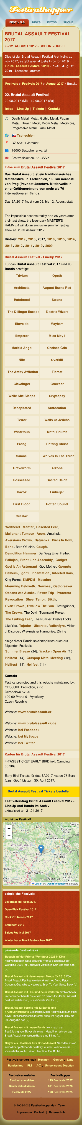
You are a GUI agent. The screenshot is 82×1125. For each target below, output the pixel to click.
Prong (21, 444)
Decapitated (22, 408)
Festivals (17, 22)
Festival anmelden (22, 1080)
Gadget (61, 560)
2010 (39, 246)
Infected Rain (62, 573)
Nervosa (44, 586)
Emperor (21, 336)
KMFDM (29, 579)
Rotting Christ (57, 444)
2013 (9, 246)
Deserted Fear (47, 527)
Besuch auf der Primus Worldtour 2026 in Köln (35, 956)
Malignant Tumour (19, 533)
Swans (57, 299)
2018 (32, 239)
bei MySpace (28, 736)
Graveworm (22, 468)
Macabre (44, 579)
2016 (51, 239)
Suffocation (57, 408)
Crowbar (57, 384)
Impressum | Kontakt (30, 1112)
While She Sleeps (21, 396)
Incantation (40, 573)
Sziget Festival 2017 (18, 932)
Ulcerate (40, 625)
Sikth (52, 599)
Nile (22, 360)
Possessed (21, 480)
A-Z (38, 1065)
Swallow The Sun (40, 606)
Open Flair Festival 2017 (20, 909)
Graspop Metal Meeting (45, 658)
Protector (64, 593)
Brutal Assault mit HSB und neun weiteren (32, 992)
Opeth (57, 275)
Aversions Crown (18, 540)
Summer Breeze (17, 651)
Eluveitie (21, 324)
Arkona (57, 468)
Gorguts (64, 566)
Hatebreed (22, 299)
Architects (22, 287)
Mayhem (57, 324)
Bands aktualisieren (22, 1086)
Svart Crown (14, 606)
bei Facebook (28, 730)
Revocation (14, 599)
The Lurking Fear (18, 619)
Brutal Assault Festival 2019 (27, 66)
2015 (61, 239)
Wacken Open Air (52, 651)
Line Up (23, 108)
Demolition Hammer (20, 553)
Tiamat (57, 372)
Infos (9, 108)
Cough (41, 547)
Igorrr (24, 573)
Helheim (11, 573)
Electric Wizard (57, 312)
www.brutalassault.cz (34, 712)
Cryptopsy (57, 396)
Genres (58, 1059)
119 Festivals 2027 (60, 1080)
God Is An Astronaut (21, 566)
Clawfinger (22, 384)
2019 (22, 239)
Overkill (57, 360)
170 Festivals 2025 (60, 1092)
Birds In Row (62, 540)
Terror (21, 420)
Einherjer (57, 492)
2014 (71, 239)
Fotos (52, 22)
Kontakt (54, 108)
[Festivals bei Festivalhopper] (41, 9)
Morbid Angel (21, 348)
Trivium (22, 275)
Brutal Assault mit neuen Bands (25, 1027)
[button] (41, 849)
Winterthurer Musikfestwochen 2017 (28, 940)
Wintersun (22, 432)
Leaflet (38, 883)
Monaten (43, 1059)
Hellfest (11, 658)
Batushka (42, 540)
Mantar (28, 527)
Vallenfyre (57, 625)
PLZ (29, 1065)
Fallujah (11, 560)
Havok (22, 492)
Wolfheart (12, 527)
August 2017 (55, 83)
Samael (22, 456)
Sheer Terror (35, 599)
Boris (9, 547)
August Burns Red (57, 287)
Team (62, 1105)
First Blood (22, 504)
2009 (49, 246)
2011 (29, 246)
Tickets (38, 108)
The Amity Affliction (23, 372)
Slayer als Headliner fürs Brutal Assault (30, 1043)
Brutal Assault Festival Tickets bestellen (39, 791)
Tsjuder (25, 625)
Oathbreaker (62, 586)
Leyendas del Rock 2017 (21, 901)
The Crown (13, 612)
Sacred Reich (57, 480)
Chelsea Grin (57, 348)
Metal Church (57, 432)
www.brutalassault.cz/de (37, 723)
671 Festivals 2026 (60, 1086)
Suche (68, 22)
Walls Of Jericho (57, 420)
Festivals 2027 (21, 1092)
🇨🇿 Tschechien (23, 135)
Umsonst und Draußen (59, 1065)
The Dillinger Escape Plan (27, 312)
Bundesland (15, 1065)
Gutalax (22, 516)
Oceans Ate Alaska (20, 593)
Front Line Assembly (36, 560)
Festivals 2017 (32, 83)
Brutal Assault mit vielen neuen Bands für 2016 (35, 976)
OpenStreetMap (56, 883)
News (36, 22)
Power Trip (45, 593)
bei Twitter (26, 743)
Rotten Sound (57, 504)
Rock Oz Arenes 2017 (19, 917)
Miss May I (57, 336)
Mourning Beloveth (20, 586)
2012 (19, 246)
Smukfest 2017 (14, 925)
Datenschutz (57, 1112)
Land (70, 1059)
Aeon (41, 533)
